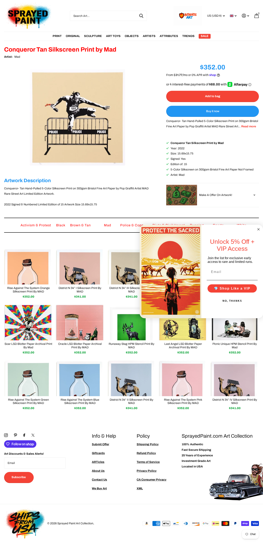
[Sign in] (245, 15)
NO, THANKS (232, 300)
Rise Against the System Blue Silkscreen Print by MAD (80, 401)
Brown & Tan (81, 225)
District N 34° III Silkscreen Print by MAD (131, 289)
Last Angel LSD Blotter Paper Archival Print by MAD (183, 345)
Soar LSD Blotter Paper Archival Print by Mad (28, 345)
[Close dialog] (258, 229)
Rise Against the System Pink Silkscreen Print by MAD (183, 401)
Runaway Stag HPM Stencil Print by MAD (131, 345)
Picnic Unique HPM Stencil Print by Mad (234, 345)
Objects (132, 36)
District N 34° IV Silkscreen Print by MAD (234, 401)
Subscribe (19, 477)
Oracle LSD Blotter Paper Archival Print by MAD (80, 345)
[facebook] (24, 435)
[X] (33, 435)
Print (57, 36)
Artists (149, 36)
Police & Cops (132, 225)
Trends (188, 36)
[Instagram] (6, 435)
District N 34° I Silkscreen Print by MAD (80, 289)
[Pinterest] (15, 435)
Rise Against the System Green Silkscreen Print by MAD (28, 401)
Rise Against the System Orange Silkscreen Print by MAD (28, 289)
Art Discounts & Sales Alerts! (24, 453)
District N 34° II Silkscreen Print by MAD (131, 401)
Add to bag (212, 96)
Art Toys (113, 36)
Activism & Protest (36, 225)
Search (141, 16)
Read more (248, 126)
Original (73, 36)
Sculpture (93, 36)
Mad (17, 56)
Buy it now (212, 111)
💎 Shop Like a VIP (232, 288)
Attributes (169, 36)
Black (61, 225)
